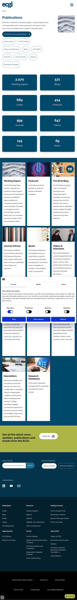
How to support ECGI (58, 511)
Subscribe (46, 436)
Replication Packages (11, 65)
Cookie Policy (35, 590)
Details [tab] (38, 284)
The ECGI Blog (23, 41)
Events (28, 531)
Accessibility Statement (55, 590)
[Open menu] (72, 5)
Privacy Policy (60, 580)
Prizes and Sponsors (33, 526)
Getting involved (57, 506)
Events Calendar (32, 536)
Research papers (32, 511)
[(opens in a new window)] (3, 485)
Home (4, 11)
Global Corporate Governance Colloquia (36, 541)
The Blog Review (8, 526)
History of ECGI (56, 536)
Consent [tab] (13, 284)
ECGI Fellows (6, 536)
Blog (4, 515)
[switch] (29, 311)
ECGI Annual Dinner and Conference (34, 547)
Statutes (53, 544)
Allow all (63, 319)
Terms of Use (18, 590)
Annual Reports (56, 556)
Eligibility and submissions (35, 522)
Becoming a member (58, 515)
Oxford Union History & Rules (22, 580)
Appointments (7, 531)
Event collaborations (33, 558)
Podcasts (7, 57)
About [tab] (64, 284)
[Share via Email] (18, 485)
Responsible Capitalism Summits (34, 553)
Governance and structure (60, 540)
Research (29, 506)
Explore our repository (11, 336)
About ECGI (55, 531)
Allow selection (39, 319)
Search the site (7, 461)
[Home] (7, 5)
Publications (6, 506)
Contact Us (44, 580)
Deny (14, 319)
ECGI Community (57, 522)
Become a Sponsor (66, 466)
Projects (29, 518)
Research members (9, 540)
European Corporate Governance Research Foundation (58, 550)
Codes (4, 511)
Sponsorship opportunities (60, 518)
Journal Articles (20, 57)
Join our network (49, 466)
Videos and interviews (11, 49)
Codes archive (9, 41)
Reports (33, 57)
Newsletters (37, 49)
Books (26, 49)
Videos (4, 522)
